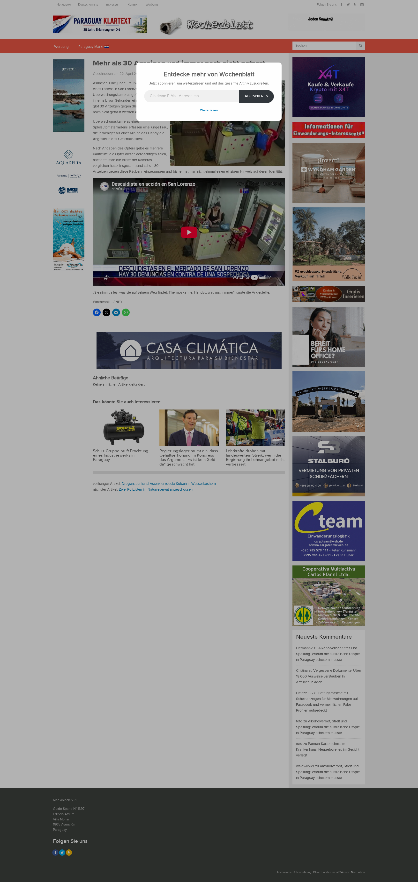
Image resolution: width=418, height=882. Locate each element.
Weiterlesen (209, 110)
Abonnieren (256, 96)
